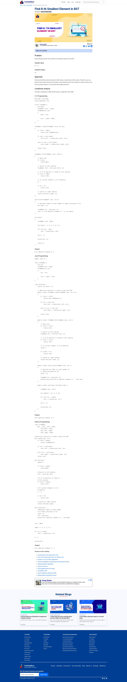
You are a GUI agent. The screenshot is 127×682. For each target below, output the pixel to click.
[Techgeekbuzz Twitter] (106, 678)
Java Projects (92, 642)
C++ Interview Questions (68, 639)
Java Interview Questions (68, 642)
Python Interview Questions (68, 637)
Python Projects (92, 637)
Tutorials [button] (63, 2)
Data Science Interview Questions (69, 648)
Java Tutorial (27, 654)
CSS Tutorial (26, 644)
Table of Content (41, 51)
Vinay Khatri (43, 44)
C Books (45, 641)
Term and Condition (76, 665)
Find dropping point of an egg (46, 568)
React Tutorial (27, 660)
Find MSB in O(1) (42, 571)
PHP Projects (91, 644)
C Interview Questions (67, 641)
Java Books (46, 642)
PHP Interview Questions (68, 644)
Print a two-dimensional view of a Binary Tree (51, 557)
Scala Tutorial (27, 658)
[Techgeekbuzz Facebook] (102, 678)
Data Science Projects (93, 650)
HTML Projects (92, 641)
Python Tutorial (27, 637)
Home (21, 5)
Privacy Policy (66, 665)
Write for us (89, 665)
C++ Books (46, 639)
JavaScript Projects (93, 648)
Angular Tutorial (27, 656)
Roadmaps (78, 2)
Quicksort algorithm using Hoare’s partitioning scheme (53, 561)
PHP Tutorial (26, 648)
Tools (72, 2)
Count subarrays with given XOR (47, 573)
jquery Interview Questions (68, 646)
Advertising (59, 665)
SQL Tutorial (26, 641)
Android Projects (92, 646)
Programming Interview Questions (70, 650)
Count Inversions (43, 566)
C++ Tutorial (26, 639)
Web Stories (103, 665)
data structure (29, 5)
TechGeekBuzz (29, 666)
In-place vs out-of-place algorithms (48, 559)
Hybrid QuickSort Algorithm (45, 564)
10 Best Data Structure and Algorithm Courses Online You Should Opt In (61, 617)
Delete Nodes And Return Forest (47, 575)
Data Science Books (48, 646)
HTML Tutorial (27, 646)
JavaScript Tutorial (28, 642)
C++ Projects (91, 639)
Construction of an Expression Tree (48, 555)
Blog (69, 2)
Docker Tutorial (27, 652)
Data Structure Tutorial (29, 650)
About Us (53, 665)
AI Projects (91, 652)
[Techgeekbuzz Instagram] (104, 678)
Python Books (46, 637)
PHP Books (46, 644)
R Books (45, 648)
